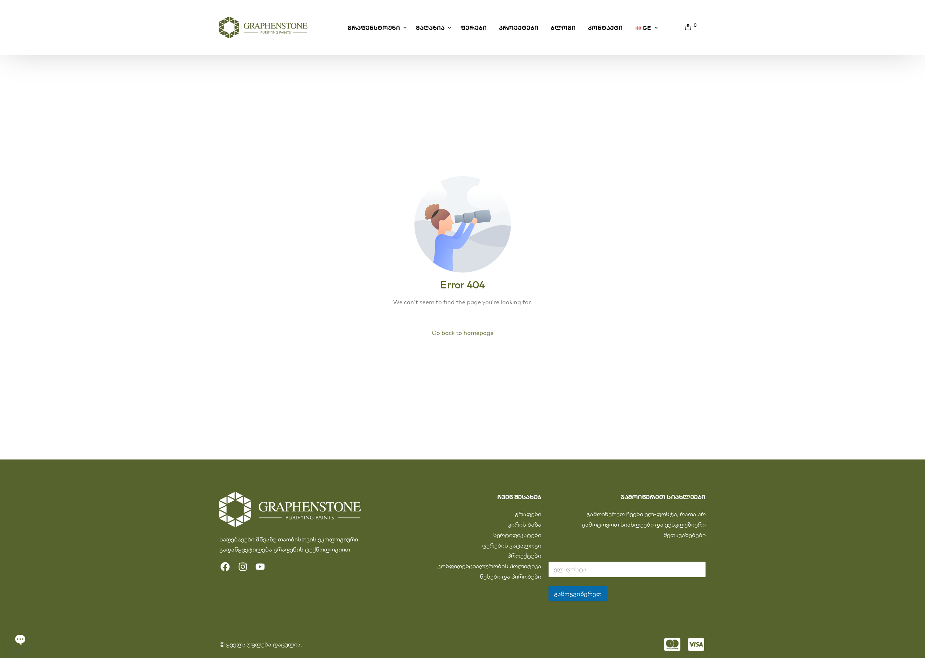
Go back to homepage (463, 332)
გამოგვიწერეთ (578, 593)
